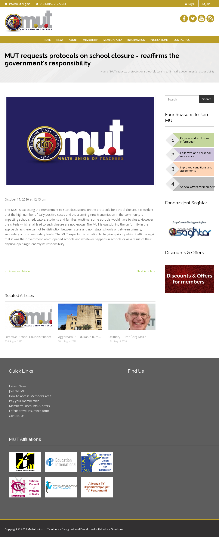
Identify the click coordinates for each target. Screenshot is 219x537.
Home (47, 40)
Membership (90, 40)
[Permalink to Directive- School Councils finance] (28, 317)
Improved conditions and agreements (196, 169)
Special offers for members (198, 187)
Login (191, 4)
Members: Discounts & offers (29, 406)
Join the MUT (18, 391)
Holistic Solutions (112, 529)
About (73, 40)
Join (207, 4)
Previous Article (17, 271)
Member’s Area (113, 40)
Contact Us (182, 40)
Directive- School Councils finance (28, 337)
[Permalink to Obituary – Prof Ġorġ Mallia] (131, 317)
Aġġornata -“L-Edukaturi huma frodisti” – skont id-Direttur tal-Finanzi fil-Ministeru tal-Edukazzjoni (80, 337)
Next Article (145, 271)
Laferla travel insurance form (29, 411)
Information (136, 40)
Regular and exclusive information (194, 139)
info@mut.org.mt (18, 4)
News (60, 40)
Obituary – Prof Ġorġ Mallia (127, 337)
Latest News (18, 386)
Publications (159, 40)
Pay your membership (24, 401)
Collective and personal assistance (195, 154)
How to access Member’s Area (30, 396)
